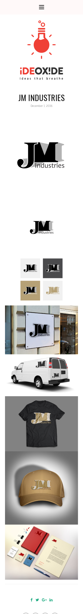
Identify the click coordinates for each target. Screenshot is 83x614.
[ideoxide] (41, 50)
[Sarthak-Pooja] (30, 591)
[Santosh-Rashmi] (52, 591)
